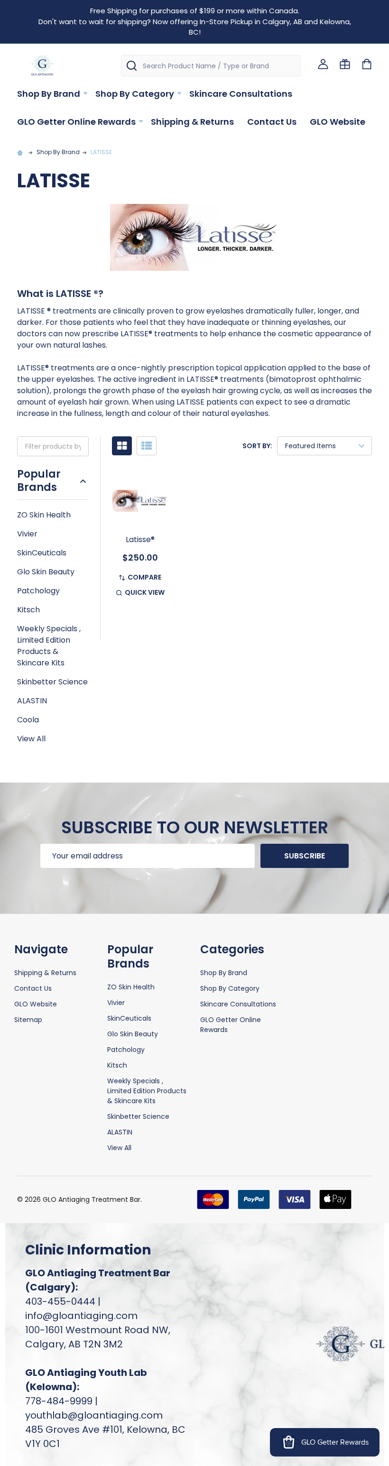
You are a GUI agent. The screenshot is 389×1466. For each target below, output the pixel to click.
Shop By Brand (48, 94)
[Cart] (366, 64)
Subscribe (304, 855)
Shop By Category (134, 94)
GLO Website (337, 122)
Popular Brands (39, 481)
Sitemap (28, 1019)
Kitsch (28, 609)
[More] (85, 93)
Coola (28, 719)
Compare (144, 577)
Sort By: (257, 446)
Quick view (145, 592)
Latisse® (140, 539)
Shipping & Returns (192, 122)
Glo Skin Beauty (45, 571)
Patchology (38, 590)
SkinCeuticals (41, 552)
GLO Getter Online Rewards (76, 122)
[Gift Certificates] (345, 64)
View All (31, 738)
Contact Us (271, 122)
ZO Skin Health (44, 514)
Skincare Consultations (240, 94)
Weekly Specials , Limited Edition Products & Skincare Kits (49, 645)
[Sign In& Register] (323, 64)
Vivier (27, 533)
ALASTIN (32, 700)
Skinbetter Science (52, 681)
